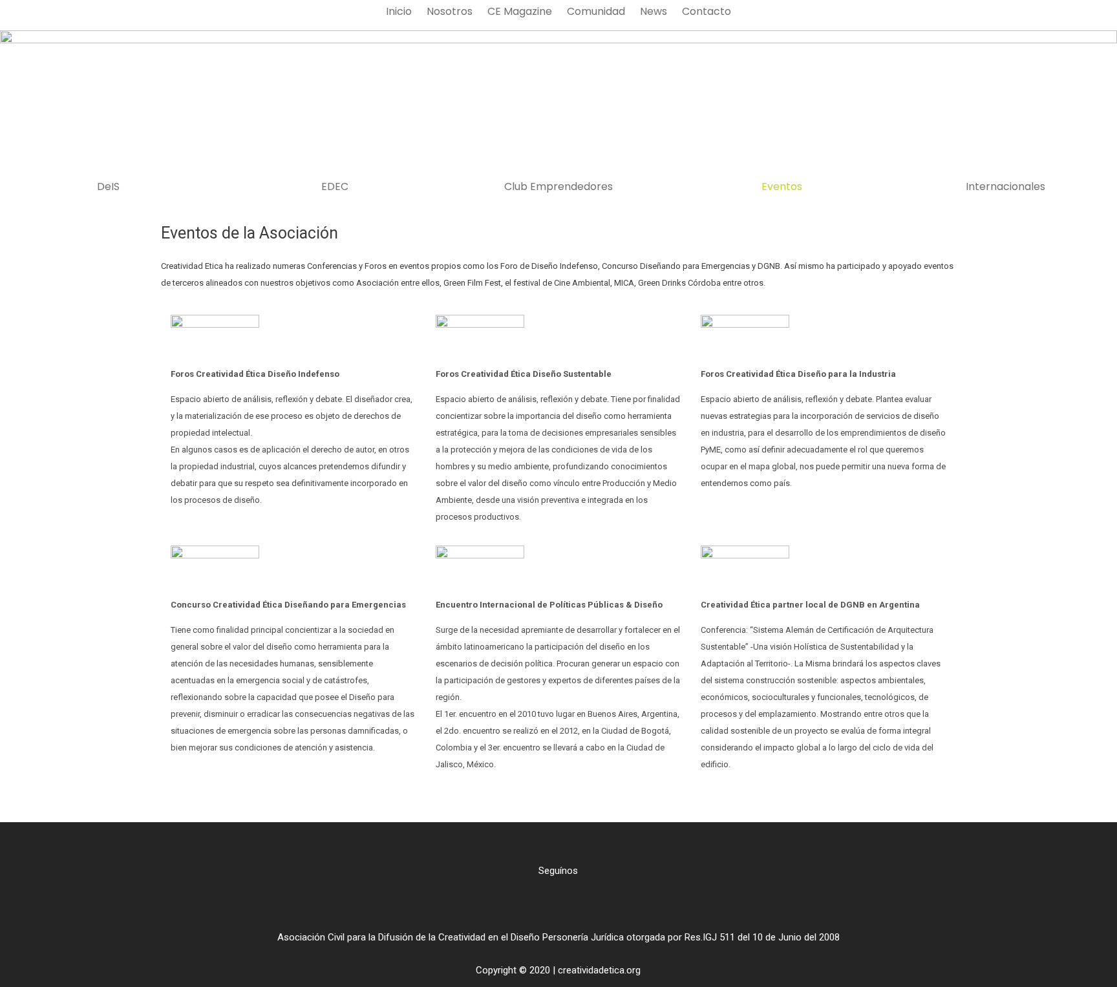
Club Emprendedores (558, 187)
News (653, 11)
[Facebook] (537, 904)
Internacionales (1005, 187)
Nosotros (450, 11)
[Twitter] (579, 904)
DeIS (108, 187)
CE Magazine (519, 11)
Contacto (706, 11)
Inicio (399, 11)
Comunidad (596, 11)
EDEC (334, 187)
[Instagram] (558, 904)
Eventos (781, 187)
